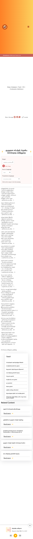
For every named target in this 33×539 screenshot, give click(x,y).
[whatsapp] (20, 117)
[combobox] (8, 162)
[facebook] (17, 117)
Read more (7, 413)
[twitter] (14, 117)
